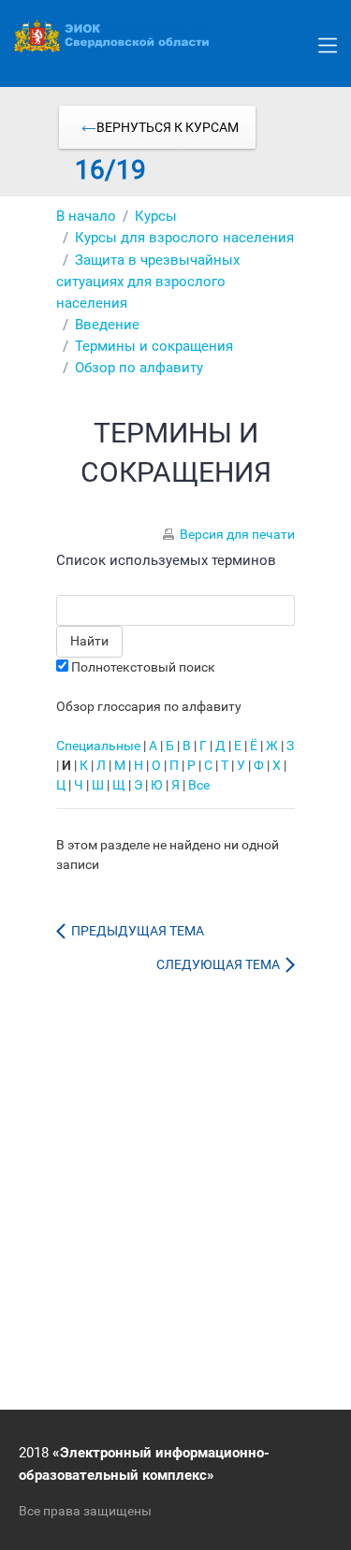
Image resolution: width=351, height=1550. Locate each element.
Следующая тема (220, 964)
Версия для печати (237, 534)
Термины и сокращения (154, 346)
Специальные (98, 745)
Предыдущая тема (135, 930)
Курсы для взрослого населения (184, 237)
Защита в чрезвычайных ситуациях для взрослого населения (148, 281)
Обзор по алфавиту (139, 367)
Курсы (156, 216)
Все (199, 784)
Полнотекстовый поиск (143, 666)
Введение (107, 324)
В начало (86, 216)
